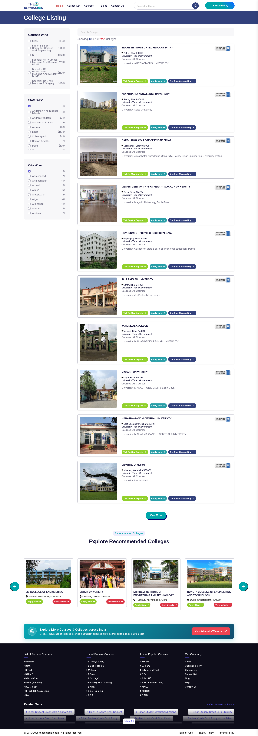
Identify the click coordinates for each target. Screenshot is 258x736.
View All (129, 721)
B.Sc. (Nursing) (95, 691)
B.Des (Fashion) (33, 682)
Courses (89, 5)
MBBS (35, 41)
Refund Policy (226, 732)
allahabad (37, 204)
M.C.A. (144, 686)
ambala (36, 213)
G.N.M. (145, 695)
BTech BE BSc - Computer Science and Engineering (42, 48)
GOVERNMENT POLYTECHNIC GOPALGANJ (147, 233)
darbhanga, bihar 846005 (136, 146)
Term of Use (185, 732)
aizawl (36, 185)
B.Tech (29, 670)
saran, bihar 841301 (133, 285)
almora (36, 208)
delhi (35, 145)
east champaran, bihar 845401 (139, 424)
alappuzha (38, 194)
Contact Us (117, 5)
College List (73, 5)
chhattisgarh (39, 136)
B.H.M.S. (29, 674)
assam (36, 127)
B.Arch (91, 686)
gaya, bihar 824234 (133, 192)
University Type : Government (137, 56)
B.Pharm (29, 661)
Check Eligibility (193, 666)
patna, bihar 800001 (133, 99)
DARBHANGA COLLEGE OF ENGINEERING (146, 140)
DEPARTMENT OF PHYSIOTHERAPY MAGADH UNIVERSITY (156, 186)
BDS (34, 55)
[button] (14, 586)
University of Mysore (133, 465)
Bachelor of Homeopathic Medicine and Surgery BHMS (44, 72)
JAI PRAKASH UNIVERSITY (137, 279)
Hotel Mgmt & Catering (99, 682)
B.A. (27, 695)
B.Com (91, 674)
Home (188, 661)
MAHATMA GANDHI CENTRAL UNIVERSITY (147, 418)
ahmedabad (39, 176)
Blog (187, 678)
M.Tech (91, 670)
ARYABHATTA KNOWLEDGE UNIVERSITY (146, 94)
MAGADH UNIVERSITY (135, 372)
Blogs (104, 5)
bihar (35, 132)
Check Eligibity (220, 5)
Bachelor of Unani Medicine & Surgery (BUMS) (43, 83)
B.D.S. (28, 666)
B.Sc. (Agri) (93, 678)
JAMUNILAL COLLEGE (135, 325)
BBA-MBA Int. (32, 678)
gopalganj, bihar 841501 (135, 238)
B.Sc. (144, 674)
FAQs (187, 682)
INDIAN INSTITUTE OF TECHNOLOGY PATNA (147, 47)
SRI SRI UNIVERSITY (38, 592)
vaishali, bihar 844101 (134, 331)
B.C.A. (90, 695)
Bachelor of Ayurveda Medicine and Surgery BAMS (44, 62)
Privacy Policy (206, 732)
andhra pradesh (41, 118)
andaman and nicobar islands (45, 112)
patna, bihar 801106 (133, 53)
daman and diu (41, 141)
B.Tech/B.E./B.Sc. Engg (37, 691)
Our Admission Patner (221, 704)
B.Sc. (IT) (146, 678)
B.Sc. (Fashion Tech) (152, 682)
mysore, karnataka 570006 (137, 470)
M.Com (145, 661)
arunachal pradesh (43, 122)
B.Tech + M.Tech (150, 670)
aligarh (36, 199)
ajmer (35, 190)
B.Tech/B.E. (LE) (95, 661)
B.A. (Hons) (31, 686)
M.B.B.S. (145, 691)
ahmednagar (39, 180)
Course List (191, 674)
